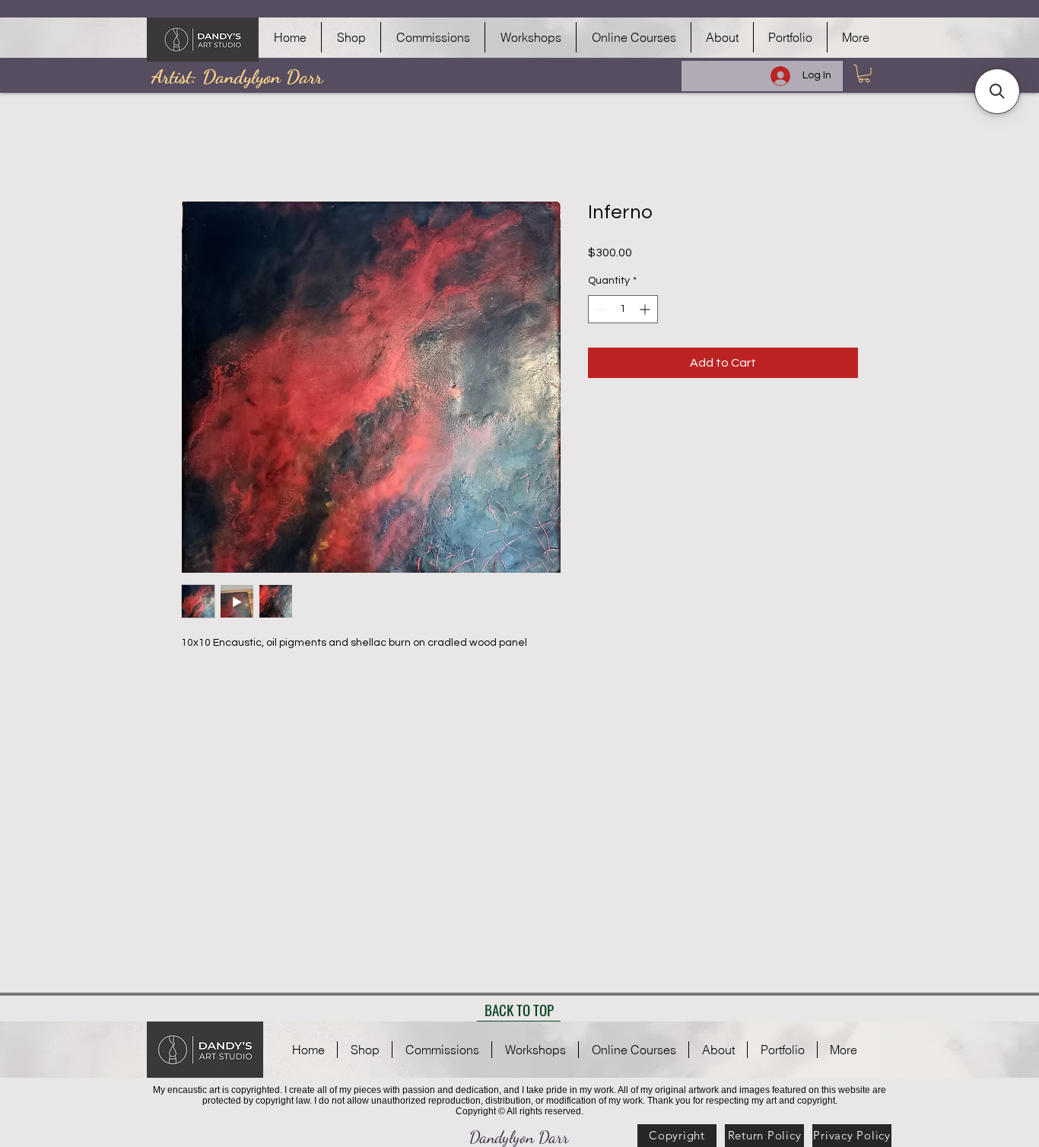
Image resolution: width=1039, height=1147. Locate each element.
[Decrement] (599, 309)
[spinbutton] (623, 309)
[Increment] (646, 309)
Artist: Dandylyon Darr (237, 76)
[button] (864, 74)
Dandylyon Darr (519, 1137)
